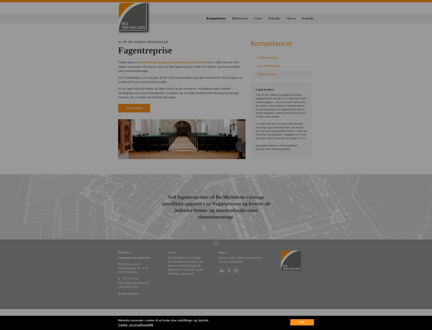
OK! (302, 322)
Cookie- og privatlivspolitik (135, 325)
